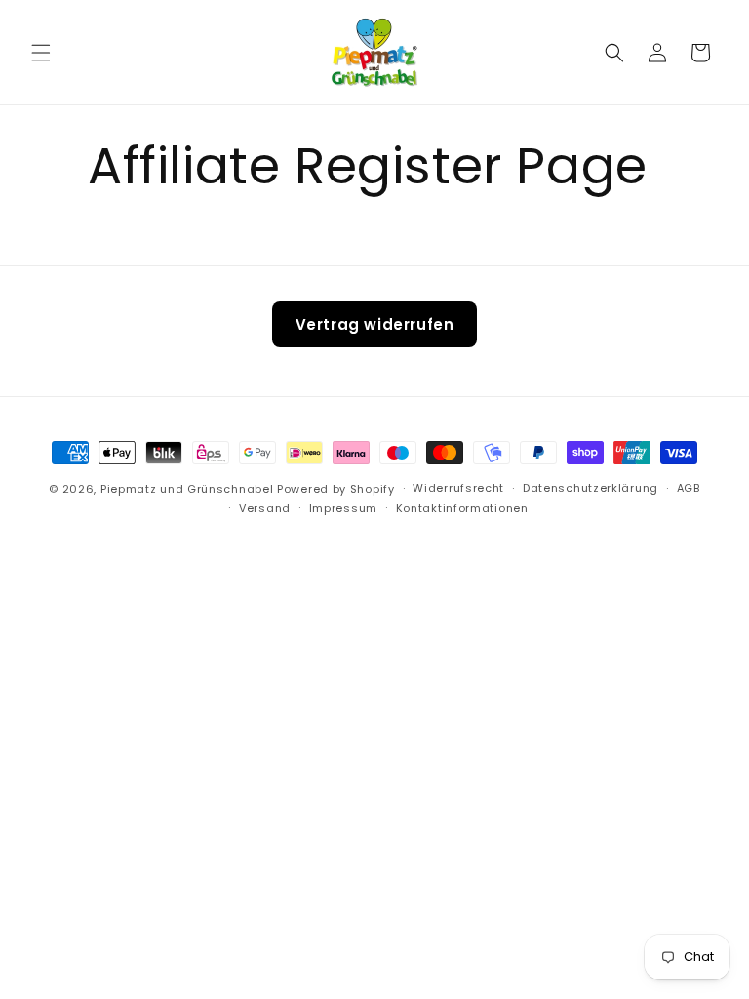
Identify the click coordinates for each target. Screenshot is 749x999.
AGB (688, 488)
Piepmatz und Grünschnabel (188, 489)
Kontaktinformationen (462, 508)
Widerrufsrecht (458, 488)
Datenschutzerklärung (590, 488)
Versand (265, 508)
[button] (41, 52)
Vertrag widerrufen (375, 324)
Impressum (343, 508)
